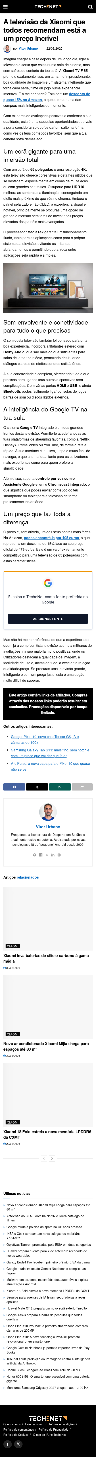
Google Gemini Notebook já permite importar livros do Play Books (48, 1349)
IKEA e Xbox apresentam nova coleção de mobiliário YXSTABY (43, 1235)
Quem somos (12, 1424)
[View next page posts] (52, 1158)
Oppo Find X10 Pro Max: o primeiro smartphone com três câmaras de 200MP (47, 1328)
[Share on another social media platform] (82, 787)
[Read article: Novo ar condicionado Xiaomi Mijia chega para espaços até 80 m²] (48, 1007)
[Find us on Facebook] (7, 1444)
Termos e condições (62, 1424)
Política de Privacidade (53, 1429)
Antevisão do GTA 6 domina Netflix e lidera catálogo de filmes (45, 1218)
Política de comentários (18, 1429)
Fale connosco (34, 1424)
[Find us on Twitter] (18, 1444)
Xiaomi (13, 946)
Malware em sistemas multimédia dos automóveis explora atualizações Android (47, 1281)
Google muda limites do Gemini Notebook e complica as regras (46, 1270)
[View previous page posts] (44, 1158)
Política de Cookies (16, 1434)
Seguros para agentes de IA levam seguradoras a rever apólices (45, 1299)
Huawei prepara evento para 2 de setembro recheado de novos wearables (46, 1253)
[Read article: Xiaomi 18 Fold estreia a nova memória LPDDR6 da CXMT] (48, 1095)
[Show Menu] (5, 6)
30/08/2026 (13, 968)
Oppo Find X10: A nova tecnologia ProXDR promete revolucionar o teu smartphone (43, 1339)
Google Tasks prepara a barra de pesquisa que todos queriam (44, 1317)
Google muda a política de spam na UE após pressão (44, 1227)
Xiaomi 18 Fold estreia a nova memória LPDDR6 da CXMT (47, 1134)
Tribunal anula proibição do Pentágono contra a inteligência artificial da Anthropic (48, 1361)
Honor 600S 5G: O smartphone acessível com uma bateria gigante (48, 1378)
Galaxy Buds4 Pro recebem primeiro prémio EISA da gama (48, 1262)
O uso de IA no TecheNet (49, 1434)
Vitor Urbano (28, 48)
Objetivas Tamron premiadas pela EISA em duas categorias (48, 1244)
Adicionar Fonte (48, 619)
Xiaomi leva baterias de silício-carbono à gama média (46, 958)
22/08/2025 (54, 48)
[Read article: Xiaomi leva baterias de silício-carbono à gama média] (48, 919)
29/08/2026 (13, 1143)
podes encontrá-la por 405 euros (51, 537)
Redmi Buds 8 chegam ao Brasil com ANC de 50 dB (43, 1370)
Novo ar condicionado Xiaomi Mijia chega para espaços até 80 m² (46, 1046)
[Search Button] (90, 6)
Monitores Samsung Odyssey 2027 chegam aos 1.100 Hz (47, 1387)
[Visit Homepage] (48, 6)
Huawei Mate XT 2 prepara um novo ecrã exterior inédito (46, 1308)
